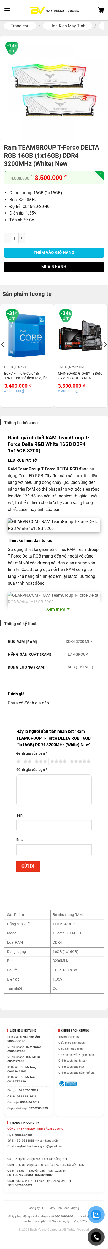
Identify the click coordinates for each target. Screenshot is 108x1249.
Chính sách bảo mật (71, 1066)
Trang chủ (20, 25)
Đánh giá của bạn (31, 753)
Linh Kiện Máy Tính (67, 25)
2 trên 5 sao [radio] (27, 761)
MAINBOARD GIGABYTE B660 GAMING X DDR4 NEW (80, 375)
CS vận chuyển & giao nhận (76, 1055)
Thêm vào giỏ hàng (54, 252)
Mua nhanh (53, 267)
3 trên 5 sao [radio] (40, 761)
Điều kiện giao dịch (70, 1049)
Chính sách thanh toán (72, 1060)
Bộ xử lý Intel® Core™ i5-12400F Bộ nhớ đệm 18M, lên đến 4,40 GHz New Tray (25, 376)
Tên (19, 815)
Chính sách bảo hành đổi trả (76, 1072)
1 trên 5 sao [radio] (17, 761)
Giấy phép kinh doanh (72, 1042)
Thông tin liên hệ (68, 1036)
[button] (7, 10)
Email (21, 840)
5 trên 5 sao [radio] (79, 761)
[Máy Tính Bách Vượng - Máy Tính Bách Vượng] (54, 10)
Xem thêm (55, 609)
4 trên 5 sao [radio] (57, 761)
